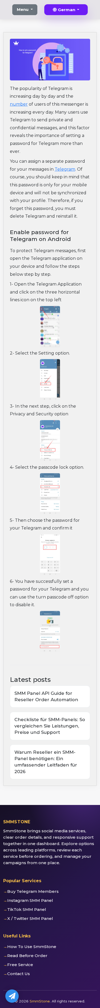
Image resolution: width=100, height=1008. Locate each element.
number (19, 104)
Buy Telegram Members (33, 891)
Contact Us (18, 973)
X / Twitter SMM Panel (30, 918)
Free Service (20, 964)
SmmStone (40, 1001)
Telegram (65, 169)
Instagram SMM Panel (30, 900)
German (66, 9)
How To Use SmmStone (31, 946)
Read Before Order (27, 955)
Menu (23, 9)
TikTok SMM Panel (26, 909)
